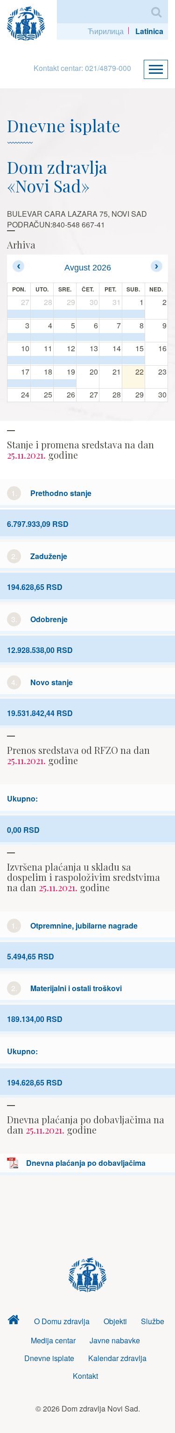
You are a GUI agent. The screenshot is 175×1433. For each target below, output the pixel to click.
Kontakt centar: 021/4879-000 (82, 68)
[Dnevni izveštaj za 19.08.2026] (65, 383)
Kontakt (85, 1375)
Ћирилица (106, 31)
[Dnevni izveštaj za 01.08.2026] (133, 314)
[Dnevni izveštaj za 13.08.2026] (88, 360)
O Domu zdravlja (62, 1321)
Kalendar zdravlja (117, 1358)
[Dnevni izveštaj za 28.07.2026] (42, 314)
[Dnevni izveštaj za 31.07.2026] (110, 314)
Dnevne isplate (49, 1358)
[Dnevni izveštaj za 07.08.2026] (110, 337)
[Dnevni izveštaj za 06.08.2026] (88, 337)
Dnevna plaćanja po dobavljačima (86, 1162)
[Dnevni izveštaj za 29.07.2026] (65, 314)
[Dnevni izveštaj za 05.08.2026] (65, 337)
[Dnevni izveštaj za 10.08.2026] (18, 360)
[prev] (18, 266)
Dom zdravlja (13, 1321)
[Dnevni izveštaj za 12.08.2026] (65, 360)
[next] (156, 266)
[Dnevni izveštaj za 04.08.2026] (42, 337)
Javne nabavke (115, 1340)
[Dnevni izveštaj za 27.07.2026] (18, 314)
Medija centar (53, 1340)
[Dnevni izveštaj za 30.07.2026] (88, 314)
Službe (152, 1321)
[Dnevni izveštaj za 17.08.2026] (18, 383)
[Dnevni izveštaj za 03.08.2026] (18, 337)
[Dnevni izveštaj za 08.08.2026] (133, 337)
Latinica (149, 31)
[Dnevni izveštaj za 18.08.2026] (42, 383)
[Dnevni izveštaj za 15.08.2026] (133, 360)
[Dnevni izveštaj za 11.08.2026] (42, 360)
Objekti (115, 1321)
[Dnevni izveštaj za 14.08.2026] (110, 360)
